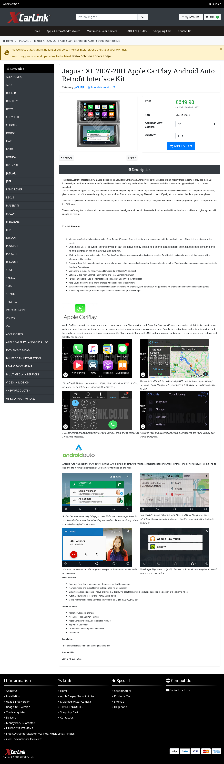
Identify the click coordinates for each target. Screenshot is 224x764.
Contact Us (11, 3)
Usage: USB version (18, 707)
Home (36, 31)
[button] (191, 17)
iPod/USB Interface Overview (23, 739)
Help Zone (120, 707)
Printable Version (101, 87)
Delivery (11, 717)
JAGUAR (24, 41)
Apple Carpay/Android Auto (63, 31)
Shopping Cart (162, 31)
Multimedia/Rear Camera (102, 31)
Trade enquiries (16, 712)
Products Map (122, 696)
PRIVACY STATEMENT (19, 728)
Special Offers (122, 691)
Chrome (87, 56)
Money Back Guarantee (20, 723)
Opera (98, 56)
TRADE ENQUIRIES (135, 31)
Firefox (76, 56)
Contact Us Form (179, 690)
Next (131, 157)
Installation (13, 696)
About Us (12, 691)
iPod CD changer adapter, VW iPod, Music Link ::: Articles (40, 733)
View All (67, 157)
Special (215, 3)
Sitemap (119, 701)
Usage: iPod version (18, 701)
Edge (108, 56)
